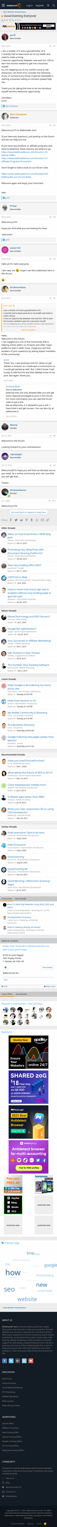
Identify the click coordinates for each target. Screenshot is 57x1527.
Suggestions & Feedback (25, 655)
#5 (54, 298)
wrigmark (11, 599)
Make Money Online (22, 763)
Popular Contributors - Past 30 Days (22, 1003)
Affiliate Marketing (22, 643)
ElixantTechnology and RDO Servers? (29, 616)
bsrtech (11, 703)
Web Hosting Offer (10, 1432)
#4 (54, 259)
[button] (3, 5)
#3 (54, 217)
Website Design (24, 815)
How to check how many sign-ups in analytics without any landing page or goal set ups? (29, 593)
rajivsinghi (16, 454)
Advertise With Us (13, 1487)
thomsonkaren (18, 489)
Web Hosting (21, 619)
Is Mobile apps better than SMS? (26, 796)
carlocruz (11, 835)
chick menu (12, 691)
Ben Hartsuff (13, 668)
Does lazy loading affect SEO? (24, 565)
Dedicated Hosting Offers (13, 1450)
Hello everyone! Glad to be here (26, 832)
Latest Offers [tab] (7, 994)
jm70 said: (7, 305)
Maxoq (13, 424)
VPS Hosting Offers (10, 1445)
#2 (54, 125)
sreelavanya (13, 775)
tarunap (11, 580)
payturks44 (12, 568)
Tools (5, 986)
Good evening (16, 856)
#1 (54, 46)
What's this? (50, 986)
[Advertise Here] (44, 1204)
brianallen (12, 743)
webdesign (12, 815)
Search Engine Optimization (25, 631)
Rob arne (11, 619)
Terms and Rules (17, 1523)
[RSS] (45, 1523)
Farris (10, 715)
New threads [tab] (20, 898)
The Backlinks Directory (21, 724)
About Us (10, 1478)
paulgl (10, 631)
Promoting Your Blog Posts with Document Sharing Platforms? (26, 551)
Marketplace (11, 1496)
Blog (8, 1482)
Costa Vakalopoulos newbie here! (27, 784)
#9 (54, 465)
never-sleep (12, 887)
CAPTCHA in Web (17, 577)
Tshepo (10, 540)
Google (21, 568)
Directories (18, 727)
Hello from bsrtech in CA (22, 700)
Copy (5, 980)
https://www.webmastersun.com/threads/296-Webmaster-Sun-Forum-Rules (25, 175)
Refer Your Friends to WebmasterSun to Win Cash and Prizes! (26, 947)
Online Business (9, 1383)
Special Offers (8, 1423)
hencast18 (12, 859)
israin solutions (14, 847)
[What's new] (48, 5)
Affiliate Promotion (10, 1428)
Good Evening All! (18, 869)
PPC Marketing (8, 1392)
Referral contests (9, 940)
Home (39, 1523)
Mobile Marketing (23, 799)
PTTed (13, 205)
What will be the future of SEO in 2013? (30, 772)
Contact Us (10, 1491)
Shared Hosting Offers (12, 1436)
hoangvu (11, 799)
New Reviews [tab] (21, 994)
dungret (11, 787)
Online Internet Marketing (25, 540)
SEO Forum (7, 1378)
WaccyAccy (12, 871)
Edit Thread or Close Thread (24, 653)
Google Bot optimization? (22, 628)
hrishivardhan (18, 287)
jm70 (6, 20)
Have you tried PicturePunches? (26, 760)
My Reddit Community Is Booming (27, 712)
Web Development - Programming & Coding (33, 580)
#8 (54, 435)
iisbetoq (11, 655)
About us (30, 1523)
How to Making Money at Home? (24, 927)
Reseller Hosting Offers (12, 1441)
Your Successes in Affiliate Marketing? (29, 640)
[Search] (53, 5)
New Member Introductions (26, 703)
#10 (54, 501)
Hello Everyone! (17, 844)
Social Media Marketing (26, 599)
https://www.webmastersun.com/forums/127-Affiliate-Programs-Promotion (24, 160)
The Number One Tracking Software (28, 665)
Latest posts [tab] (6, 898)
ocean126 (15, 247)
